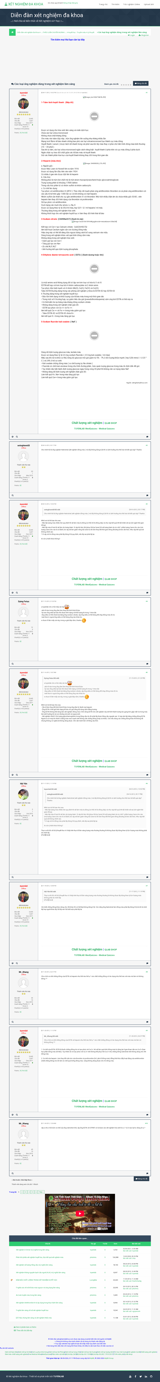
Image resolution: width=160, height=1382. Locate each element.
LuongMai (93, 1280)
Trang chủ (103, 4)
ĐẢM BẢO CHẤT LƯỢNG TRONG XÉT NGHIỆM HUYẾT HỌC (36, 1280)
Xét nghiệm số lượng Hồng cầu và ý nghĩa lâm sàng (34, 1265)
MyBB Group (109, 1358)
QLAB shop (128, 1354)
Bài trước (16, 1180)
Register (145, 35)
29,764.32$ (23, 133)
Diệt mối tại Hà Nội (24, 1352)
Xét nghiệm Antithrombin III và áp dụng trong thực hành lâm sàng (39, 1303)
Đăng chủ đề (142, 83)
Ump (133, 1258)
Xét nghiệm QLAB (134, 1352)
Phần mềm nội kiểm (58, 1354)
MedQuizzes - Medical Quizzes (100, 428)
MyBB (92, 1358)
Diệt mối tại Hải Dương (89, 1352)
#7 (147, 886)
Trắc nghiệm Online (131, 4)
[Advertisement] (80, 58)
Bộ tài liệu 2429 (71, 1354)
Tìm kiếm (115, 4)
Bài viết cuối (127, 1251)
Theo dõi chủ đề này (24, 1330)
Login (132, 35)
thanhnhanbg (136, 1281)
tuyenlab (84, 92)
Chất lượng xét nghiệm (87, 423)
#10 (146, 1123)
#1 (147, 92)
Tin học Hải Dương (120, 1352)
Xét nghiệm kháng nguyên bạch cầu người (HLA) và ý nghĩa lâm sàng (40, 1272)
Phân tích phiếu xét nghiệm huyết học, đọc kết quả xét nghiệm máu (39, 1257)
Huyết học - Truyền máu (77, 32)
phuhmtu (93, 1257)
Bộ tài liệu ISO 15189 (84, 1354)
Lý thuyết (91, 32)
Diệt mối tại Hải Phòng (57, 1352)
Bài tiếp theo (26, 1180)
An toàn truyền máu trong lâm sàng (28, 1295)
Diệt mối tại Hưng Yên (72, 1352)
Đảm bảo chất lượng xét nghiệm (16, 1354)
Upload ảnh (149, 4)
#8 (147, 972)
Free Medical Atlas (35, 1354)
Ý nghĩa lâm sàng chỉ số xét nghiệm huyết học (32, 1310)
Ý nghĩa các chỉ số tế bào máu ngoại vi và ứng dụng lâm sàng (38, 1288)
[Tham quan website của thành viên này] (12, 436)
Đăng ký (75, 3)
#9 (147, 1030)
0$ (20, 485)
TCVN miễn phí (118, 1354)
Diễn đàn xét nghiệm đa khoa (28, 32)
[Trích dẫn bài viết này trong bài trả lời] (147, 436)
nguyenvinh (136, 1311)
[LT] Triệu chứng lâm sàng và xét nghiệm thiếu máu (34, 1318)
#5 (147, 672)
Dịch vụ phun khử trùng (40, 1352)
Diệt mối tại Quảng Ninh (105, 1352)
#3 (147, 504)
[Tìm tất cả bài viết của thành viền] (17, 436)
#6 (147, 783)
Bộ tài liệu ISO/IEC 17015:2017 (102, 1354)
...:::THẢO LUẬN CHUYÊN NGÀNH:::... (53, 32)
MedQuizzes (46, 1354)
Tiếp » (41, 1192)
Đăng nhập (67, 3)
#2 (147, 445)
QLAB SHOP (110, 423)
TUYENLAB (79, 428)
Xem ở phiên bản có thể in (26, 1327)
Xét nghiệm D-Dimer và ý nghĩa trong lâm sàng (32, 1250)
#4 (147, 601)
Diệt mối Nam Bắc (11, 1352)
